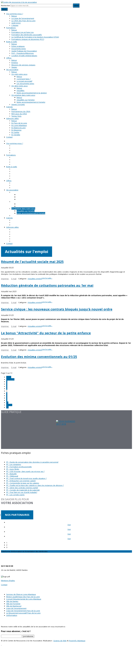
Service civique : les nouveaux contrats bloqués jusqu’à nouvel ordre (56, 309)
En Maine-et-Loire (18, 128)
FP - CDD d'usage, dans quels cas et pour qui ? (25, 471)
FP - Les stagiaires (13, 464)
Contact (9, 137)
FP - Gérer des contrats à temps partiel (22, 488)
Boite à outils (11, 41)
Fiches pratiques (18, 46)
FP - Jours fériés (12, 469)
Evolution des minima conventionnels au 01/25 (39, 356)
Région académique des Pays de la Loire (23, 597)
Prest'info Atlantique (77, 641)
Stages (14, 67)
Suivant (9, 405)
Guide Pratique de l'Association (24, 51)
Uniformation (11, 615)
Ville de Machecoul (13, 606)
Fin (7, 407)
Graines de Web (59, 641)
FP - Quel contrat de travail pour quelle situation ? (26, 478)
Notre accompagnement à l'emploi (31, 102)
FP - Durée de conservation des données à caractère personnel (32, 462)
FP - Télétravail (12, 476)
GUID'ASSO (16, 23)
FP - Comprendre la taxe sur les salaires (22, 483)
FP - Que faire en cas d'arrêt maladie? (21, 492)
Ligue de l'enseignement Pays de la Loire (23, 611)
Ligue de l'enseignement (16, 608)
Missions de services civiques (23, 65)
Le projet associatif (24, 81)
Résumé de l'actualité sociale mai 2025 (32, 261)
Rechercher (5, 5)
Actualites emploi (35, 278)
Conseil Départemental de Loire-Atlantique (23, 599)
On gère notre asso (19, 86)
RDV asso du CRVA (19, 114)
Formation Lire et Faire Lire (22, 32)
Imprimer (5, 278)
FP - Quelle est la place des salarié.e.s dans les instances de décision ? (35, 485)
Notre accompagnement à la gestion (32, 93)
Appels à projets (18, 104)
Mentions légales (8, 580)
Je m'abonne (28, 636)
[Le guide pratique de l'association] (66, 434)
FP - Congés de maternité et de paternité (23, 490)
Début (8, 377)
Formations (11, 28)
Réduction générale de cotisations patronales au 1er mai (47, 285)
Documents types (18, 48)
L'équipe (14, 25)
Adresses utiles (12, 118)
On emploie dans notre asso (23, 95)
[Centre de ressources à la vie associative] (19, 2)
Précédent (10, 379)
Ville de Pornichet (13, 604)
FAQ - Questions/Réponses (22, 53)
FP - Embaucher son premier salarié (21, 481)
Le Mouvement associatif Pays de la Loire (23, 613)
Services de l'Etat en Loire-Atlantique (21, 594)
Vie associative (12, 69)
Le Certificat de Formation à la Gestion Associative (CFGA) (35, 37)
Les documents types (25, 83)
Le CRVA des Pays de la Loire (23, 21)
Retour (14, 16)
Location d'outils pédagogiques (24, 55)
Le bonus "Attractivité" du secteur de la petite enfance (46, 333)
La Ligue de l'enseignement (22, 18)
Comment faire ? (24, 79)
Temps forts (16, 116)
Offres (8, 58)
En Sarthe (15, 132)
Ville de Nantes (12, 601)
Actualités (20, 90)
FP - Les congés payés (15, 495)
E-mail (13, 278)
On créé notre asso (19, 74)
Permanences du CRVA (20, 111)
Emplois (14, 62)
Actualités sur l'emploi (26, 100)
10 (7, 402)
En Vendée (15, 135)
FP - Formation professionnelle (19, 467)
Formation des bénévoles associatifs (26, 34)
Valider (76, 5)
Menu (4, 9)
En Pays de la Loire (19, 123)
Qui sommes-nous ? (14, 14)
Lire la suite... (47, 278)
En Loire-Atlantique (19, 125)
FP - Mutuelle (11, 474)
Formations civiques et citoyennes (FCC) (27, 39)
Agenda (9, 107)
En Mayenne (16, 130)
